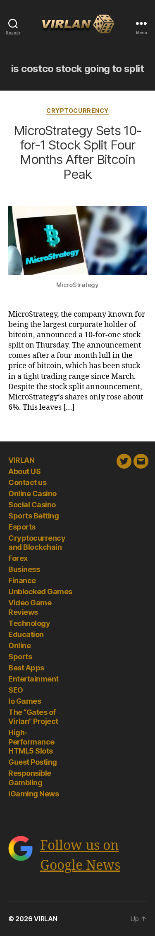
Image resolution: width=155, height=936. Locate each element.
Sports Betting (33, 515)
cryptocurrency (77, 110)
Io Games (24, 701)
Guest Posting (32, 762)
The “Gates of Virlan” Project (33, 717)
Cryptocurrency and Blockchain (36, 543)
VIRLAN (21, 460)
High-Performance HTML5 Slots (31, 741)
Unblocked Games (40, 591)
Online (19, 645)
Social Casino (32, 504)
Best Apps (26, 667)
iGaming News (33, 793)
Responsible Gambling (29, 778)
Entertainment (33, 679)
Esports (22, 527)
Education (26, 634)
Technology (29, 623)
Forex (18, 558)
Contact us (27, 482)
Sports (20, 656)
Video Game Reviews (29, 607)
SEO (15, 690)
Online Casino (32, 493)
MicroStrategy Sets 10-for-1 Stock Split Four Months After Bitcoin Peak (78, 152)
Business (24, 569)
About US (24, 471)
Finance (22, 580)
